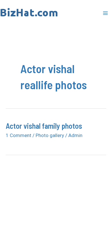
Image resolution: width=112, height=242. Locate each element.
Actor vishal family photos (44, 125)
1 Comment (18, 135)
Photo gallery (50, 135)
